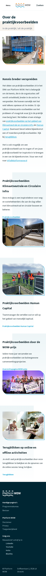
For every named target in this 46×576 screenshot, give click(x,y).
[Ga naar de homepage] (23, 5)
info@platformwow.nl (17, 160)
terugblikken (11, 136)
